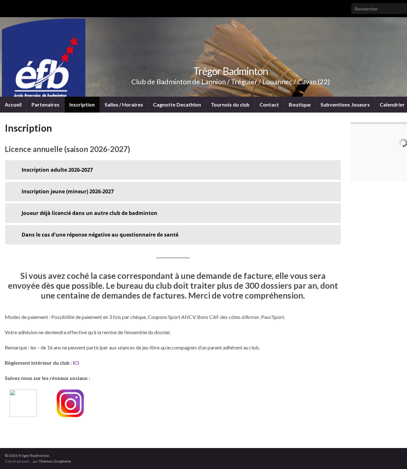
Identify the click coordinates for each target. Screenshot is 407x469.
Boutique (300, 104)
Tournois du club (230, 104)
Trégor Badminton (230, 71)
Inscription (82, 104)
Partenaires (45, 104)
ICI (76, 363)
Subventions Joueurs (345, 104)
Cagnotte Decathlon (177, 104)
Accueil (13, 104)
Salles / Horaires (124, 104)
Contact (269, 104)
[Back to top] (393, 455)
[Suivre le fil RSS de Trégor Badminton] (8, 6)
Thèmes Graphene (55, 461)
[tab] (173, 170)
